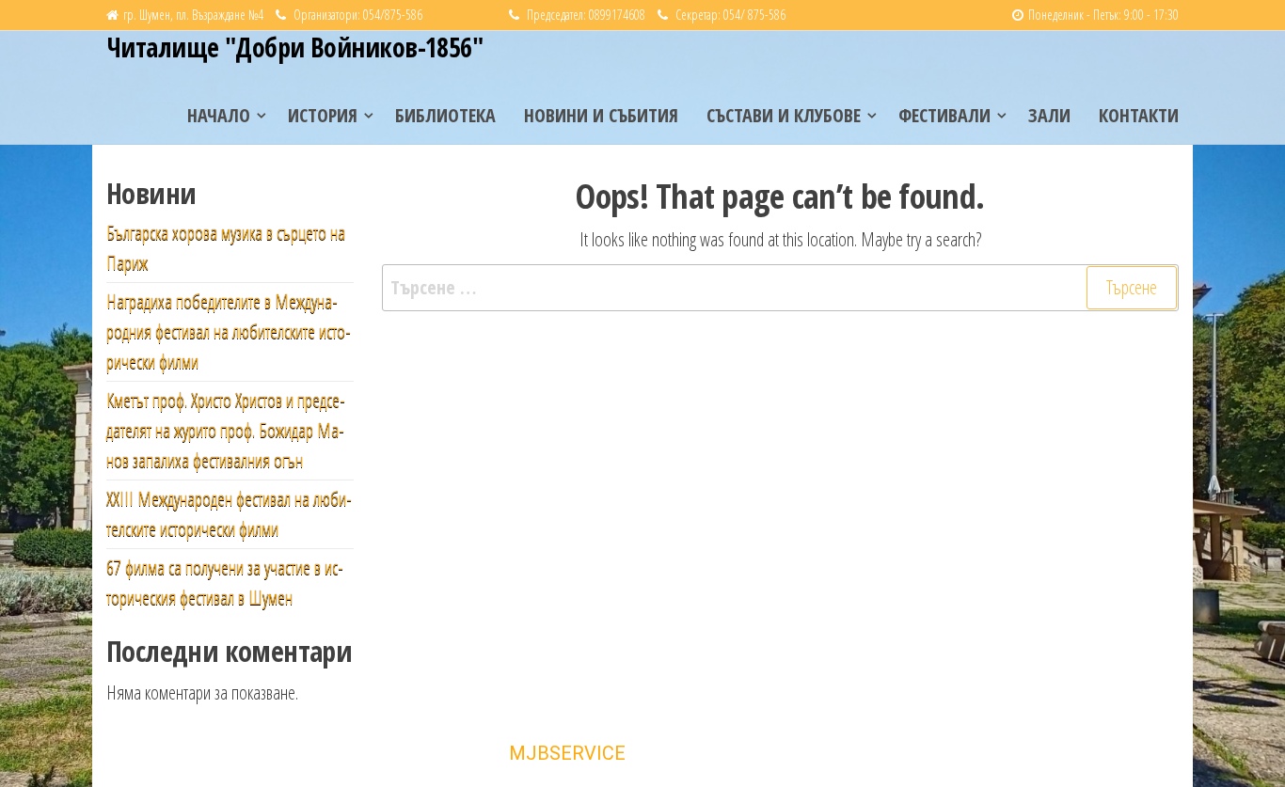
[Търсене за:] (781, 287)
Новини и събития (601, 115)
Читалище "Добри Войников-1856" (294, 47)
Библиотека (445, 115)
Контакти (1139, 115)
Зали (1049, 115)
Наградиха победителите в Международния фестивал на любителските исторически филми (228, 331)
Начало (218, 115)
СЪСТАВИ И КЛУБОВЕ (783, 115)
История (322, 115)
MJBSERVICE (567, 753)
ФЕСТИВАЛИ (944, 115)
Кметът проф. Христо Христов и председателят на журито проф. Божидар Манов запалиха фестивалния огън (225, 430)
